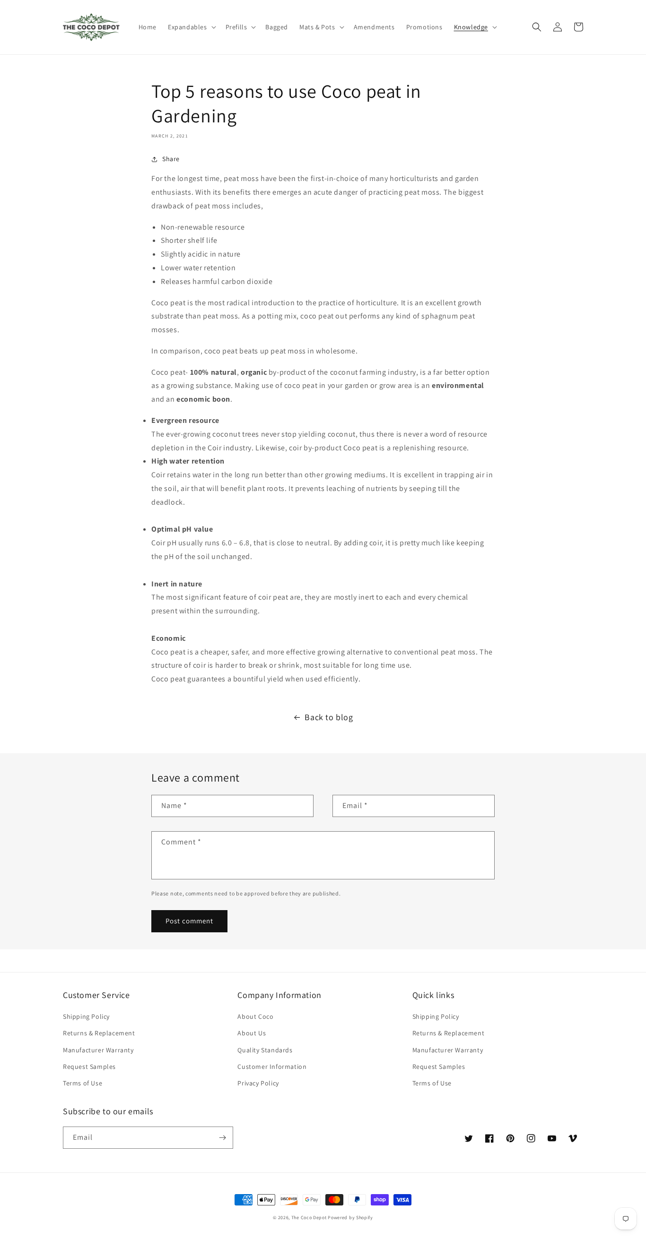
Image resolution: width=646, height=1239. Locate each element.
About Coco (255, 1016)
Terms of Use (82, 1083)
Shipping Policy (86, 1016)
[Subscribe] (222, 1138)
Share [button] (171, 159)
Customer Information (271, 1066)
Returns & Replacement (99, 1033)
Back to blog (329, 717)
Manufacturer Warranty (98, 1050)
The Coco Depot (309, 1217)
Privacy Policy (258, 1083)
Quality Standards (264, 1050)
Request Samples (89, 1066)
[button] (191, 27)
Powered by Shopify (350, 1217)
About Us (251, 1033)
